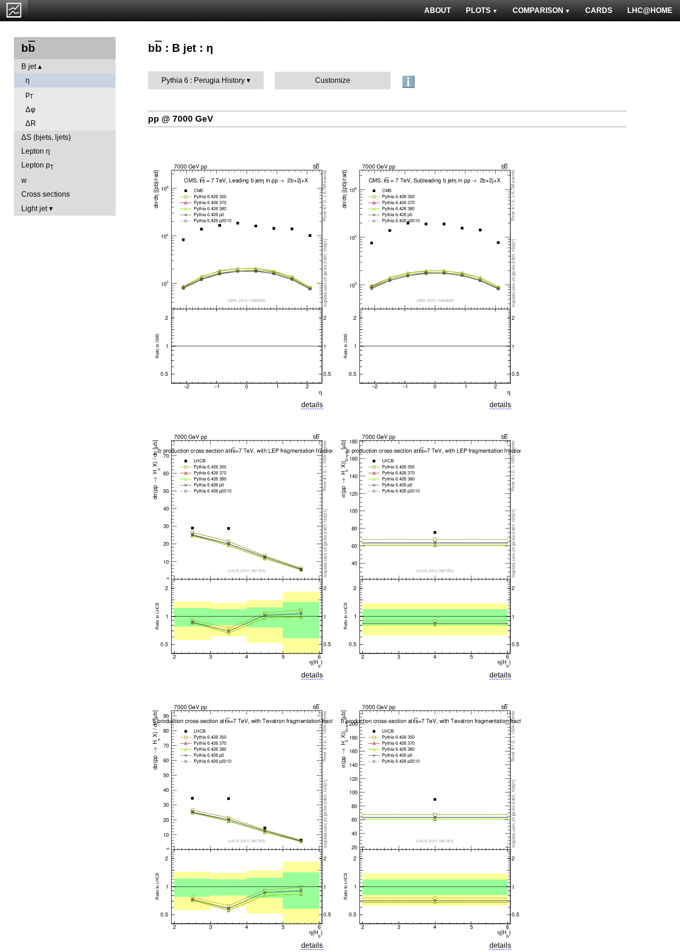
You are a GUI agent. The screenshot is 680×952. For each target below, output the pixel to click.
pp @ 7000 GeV (180, 119)
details (312, 405)
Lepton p (37, 166)
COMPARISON (538, 10)
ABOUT (437, 10)
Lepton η (35, 151)
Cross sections (45, 194)
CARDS (598, 10)
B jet (28, 66)
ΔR (30, 123)
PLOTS (478, 10)
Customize (332, 80)
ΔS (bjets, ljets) (46, 137)
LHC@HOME (650, 10)
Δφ (30, 109)
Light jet (34, 208)
